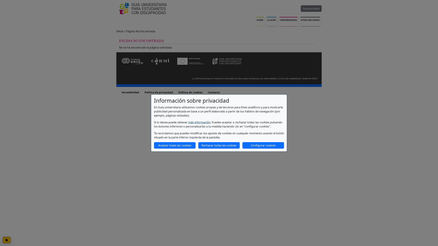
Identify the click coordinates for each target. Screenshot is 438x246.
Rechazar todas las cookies (219, 145)
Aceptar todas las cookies (174, 145)
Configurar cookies (263, 145)
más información (199, 122)
